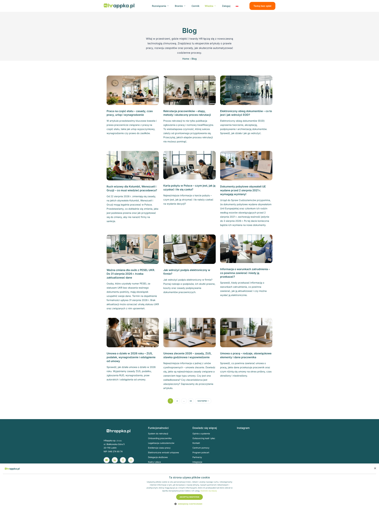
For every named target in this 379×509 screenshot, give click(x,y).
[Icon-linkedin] (115, 460)
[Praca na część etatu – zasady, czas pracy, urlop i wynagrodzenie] (133, 90)
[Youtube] (107, 460)
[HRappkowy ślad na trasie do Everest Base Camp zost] (256, 461)
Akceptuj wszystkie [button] (189, 497)
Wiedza (209, 6)
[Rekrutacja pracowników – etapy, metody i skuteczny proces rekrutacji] (189, 90)
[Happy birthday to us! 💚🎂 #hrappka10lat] (243, 453)
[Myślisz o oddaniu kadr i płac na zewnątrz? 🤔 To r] (256, 438)
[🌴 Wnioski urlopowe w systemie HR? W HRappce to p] (256, 445)
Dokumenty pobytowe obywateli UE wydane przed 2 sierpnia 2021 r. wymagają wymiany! (243, 190)
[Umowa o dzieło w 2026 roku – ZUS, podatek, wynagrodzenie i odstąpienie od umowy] (133, 332)
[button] (189, 503)
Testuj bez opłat (262, 5)
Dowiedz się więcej (208, 490)
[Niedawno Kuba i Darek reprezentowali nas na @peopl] (243, 461)
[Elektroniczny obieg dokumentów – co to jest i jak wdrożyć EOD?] (246, 90)
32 (191, 401)
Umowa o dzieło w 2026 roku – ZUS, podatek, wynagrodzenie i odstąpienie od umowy (131, 357)
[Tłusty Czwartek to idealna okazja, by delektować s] (243, 445)
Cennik (195, 6)
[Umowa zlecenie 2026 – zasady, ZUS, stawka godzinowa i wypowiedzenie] (189, 332)
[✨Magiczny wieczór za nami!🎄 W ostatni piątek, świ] (256, 453)
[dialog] (189, 486)
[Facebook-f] (123, 460)
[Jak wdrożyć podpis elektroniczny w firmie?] (189, 248)
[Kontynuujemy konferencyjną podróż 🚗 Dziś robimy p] (270, 453)
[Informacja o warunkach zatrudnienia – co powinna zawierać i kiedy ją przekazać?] (246, 248)
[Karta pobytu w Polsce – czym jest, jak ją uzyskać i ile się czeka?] (189, 165)
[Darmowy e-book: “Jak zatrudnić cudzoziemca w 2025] (270, 438)
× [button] (375, 468)
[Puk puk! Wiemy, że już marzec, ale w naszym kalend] (243, 438)
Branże (179, 6)
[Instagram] (131, 460)
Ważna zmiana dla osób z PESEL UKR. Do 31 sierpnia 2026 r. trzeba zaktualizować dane (131, 274)
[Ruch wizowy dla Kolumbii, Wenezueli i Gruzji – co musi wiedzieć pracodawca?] (133, 165)
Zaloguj (226, 6)
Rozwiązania (159, 6)
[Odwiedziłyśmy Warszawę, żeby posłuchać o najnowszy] (270, 461)
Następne (202, 401)
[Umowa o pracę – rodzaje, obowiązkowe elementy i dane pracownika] (246, 332)
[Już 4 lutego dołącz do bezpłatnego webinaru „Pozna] (270, 445)
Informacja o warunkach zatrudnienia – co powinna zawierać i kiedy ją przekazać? (245, 273)
